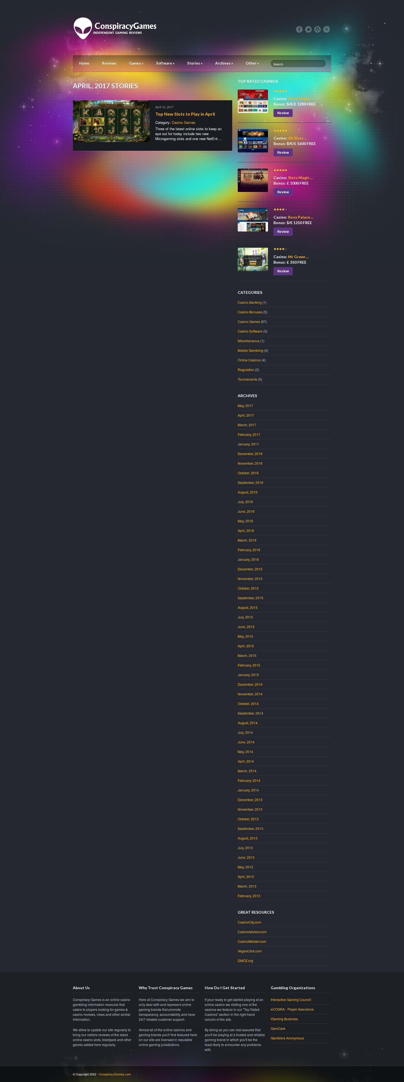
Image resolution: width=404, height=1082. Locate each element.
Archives (224, 63)
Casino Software (250, 331)
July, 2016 (245, 501)
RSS (326, 29)
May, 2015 (245, 636)
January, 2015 (248, 674)
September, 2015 (250, 597)
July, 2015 (245, 617)
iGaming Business (284, 1018)
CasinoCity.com (249, 922)
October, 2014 (248, 703)
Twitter (308, 29)
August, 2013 (248, 838)
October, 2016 (248, 472)
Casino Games (183, 122)
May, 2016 (245, 520)
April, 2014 (246, 761)
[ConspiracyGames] (117, 49)
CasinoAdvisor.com (252, 931)
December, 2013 (250, 799)
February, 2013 (249, 895)
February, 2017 (249, 434)
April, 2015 (246, 645)
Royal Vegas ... (300, 98)
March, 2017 (247, 424)
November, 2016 (250, 463)
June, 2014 (246, 742)
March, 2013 (247, 886)
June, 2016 (246, 511)
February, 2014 (249, 780)
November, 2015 (250, 578)
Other (252, 63)
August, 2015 (248, 607)
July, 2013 (245, 847)
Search (278, 64)
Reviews (109, 63)
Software (165, 63)
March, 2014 (247, 770)
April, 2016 (246, 530)
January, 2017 (248, 444)
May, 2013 (245, 867)
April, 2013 (246, 876)
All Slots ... (297, 138)
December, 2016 (250, 453)
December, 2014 (250, 684)
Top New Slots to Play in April (185, 113)
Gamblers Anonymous (287, 1038)
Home (84, 63)
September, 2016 (250, 482)
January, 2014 (248, 790)
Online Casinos (249, 360)
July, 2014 (245, 732)
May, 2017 (245, 405)
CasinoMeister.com (252, 941)
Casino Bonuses (250, 311)
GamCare (278, 1028)
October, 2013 (248, 818)
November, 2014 (250, 693)
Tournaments (247, 379)
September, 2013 (250, 828)
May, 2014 (245, 751)
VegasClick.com (250, 951)
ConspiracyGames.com (115, 1074)
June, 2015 (246, 626)
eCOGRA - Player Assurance (292, 1009)
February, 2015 (249, 665)
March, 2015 (247, 655)
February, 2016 (249, 549)
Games (136, 63)
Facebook (299, 29)
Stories (195, 63)
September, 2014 (250, 713)
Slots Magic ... (300, 177)
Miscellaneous (248, 340)
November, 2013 (250, 809)
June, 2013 (246, 857)
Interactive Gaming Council (291, 999)
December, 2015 (250, 569)
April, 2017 (246, 415)
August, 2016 (248, 492)
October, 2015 (248, 588)
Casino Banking (250, 302)
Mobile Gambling (250, 350)
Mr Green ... (298, 256)
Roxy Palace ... (300, 217)
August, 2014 (248, 722)
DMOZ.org (245, 960)
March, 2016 (247, 540)
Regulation (246, 369)
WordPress (317, 29)
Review (283, 112)
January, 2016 (248, 559)
